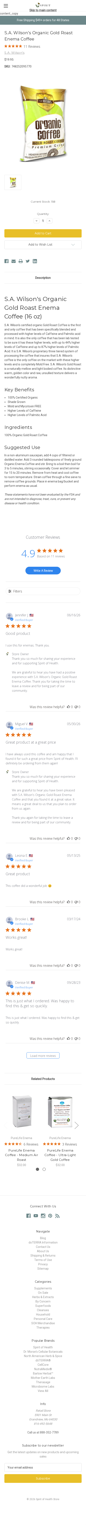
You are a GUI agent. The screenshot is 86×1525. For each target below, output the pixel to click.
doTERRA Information (43, 1242)
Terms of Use (43, 1260)
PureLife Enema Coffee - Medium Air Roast (21, 1155)
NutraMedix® (43, 1369)
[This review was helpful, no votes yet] (68, 707)
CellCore (43, 1364)
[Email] (13, 261)
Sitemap (43, 1268)
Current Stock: (43, 201)
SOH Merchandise (43, 1323)
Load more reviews (43, 1056)
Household (43, 1314)
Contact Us (43, 1246)
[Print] (21, 261)
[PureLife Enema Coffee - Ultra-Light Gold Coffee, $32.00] (60, 1111)
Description (43, 278)
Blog (43, 1238)
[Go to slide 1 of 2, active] (37, 1169)
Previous (5, 1125)
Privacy (43, 1264)
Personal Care (43, 1319)
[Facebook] (6, 261)
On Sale (43, 1292)
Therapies (43, 1327)
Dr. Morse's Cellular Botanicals (43, 1351)
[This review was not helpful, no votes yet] (76, 707)
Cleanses (43, 1310)
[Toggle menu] (5, 5)
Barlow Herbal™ (43, 1373)
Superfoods (43, 1305)
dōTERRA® (43, 1360)
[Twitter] (28, 261)
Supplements (43, 1288)
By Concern (43, 1301)
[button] (43, 1508)
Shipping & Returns (43, 1255)
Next (76, 1125)
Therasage (43, 1382)
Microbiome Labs (43, 1386)
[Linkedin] (35, 261)
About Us (43, 1251)
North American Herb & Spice (43, 1356)
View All (43, 1391)
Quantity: (43, 213)
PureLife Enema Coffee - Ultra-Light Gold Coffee (60, 1155)
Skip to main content (43, 10)
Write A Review (43, 571)
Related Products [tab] (43, 1079)
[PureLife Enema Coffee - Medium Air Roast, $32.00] (21, 1111)
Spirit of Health (43, 1347)
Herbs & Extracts (43, 1297)
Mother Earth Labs (43, 1377)
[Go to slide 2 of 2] (44, 1169)
